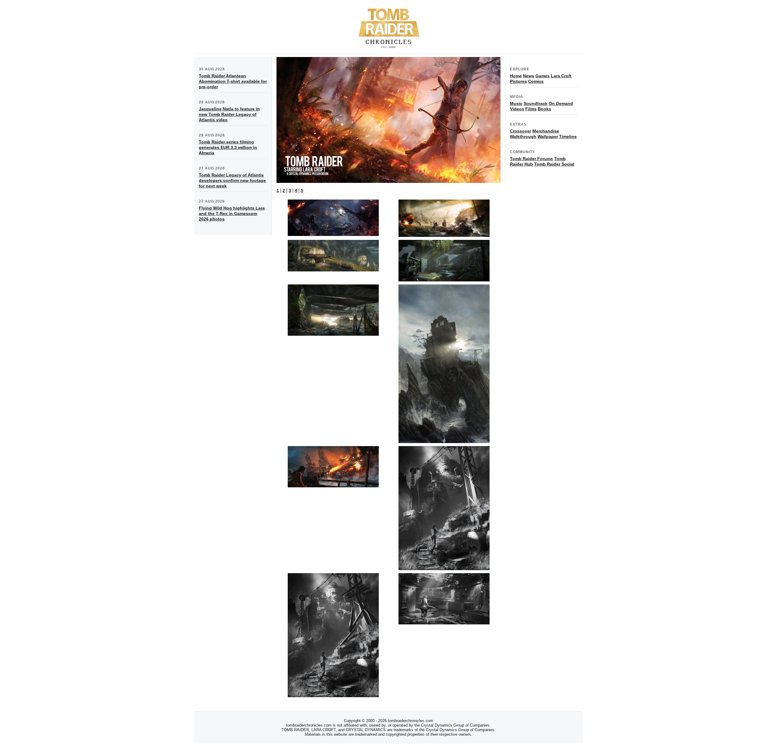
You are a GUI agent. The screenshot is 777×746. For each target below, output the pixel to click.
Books (544, 108)
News (528, 75)
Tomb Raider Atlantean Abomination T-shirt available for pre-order (233, 81)
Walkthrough (523, 136)
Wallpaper (548, 136)
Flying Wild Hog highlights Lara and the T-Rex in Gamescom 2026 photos (232, 213)
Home (516, 75)
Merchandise (545, 131)
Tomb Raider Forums (531, 158)
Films (531, 108)
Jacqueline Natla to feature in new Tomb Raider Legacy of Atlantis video (229, 114)
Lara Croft (561, 75)
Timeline (568, 136)
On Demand (561, 103)
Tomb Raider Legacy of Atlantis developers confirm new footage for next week (232, 180)
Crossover (520, 131)
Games (542, 75)
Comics (536, 81)
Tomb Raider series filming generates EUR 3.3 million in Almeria (228, 147)
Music (516, 103)
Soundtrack (536, 103)
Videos (517, 108)
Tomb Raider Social (554, 164)
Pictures (518, 81)
